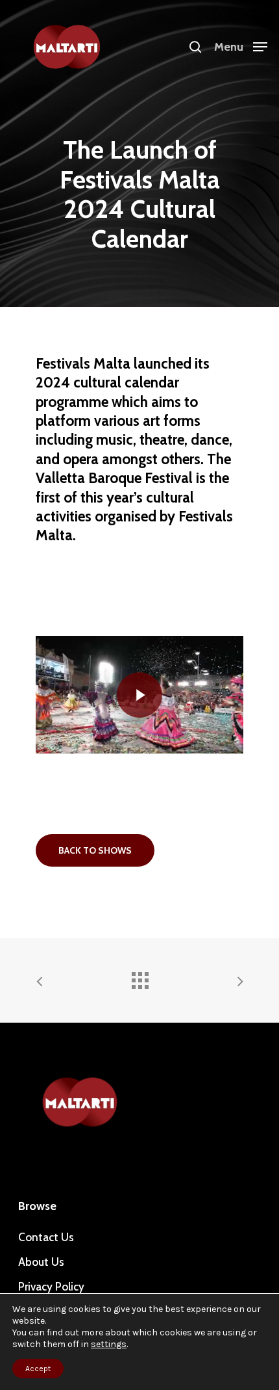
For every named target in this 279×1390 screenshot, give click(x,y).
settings (109, 1344)
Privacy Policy (51, 1286)
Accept (38, 1368)
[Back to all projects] (139, 977)
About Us (41, 1261)
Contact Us (46, 1237)
